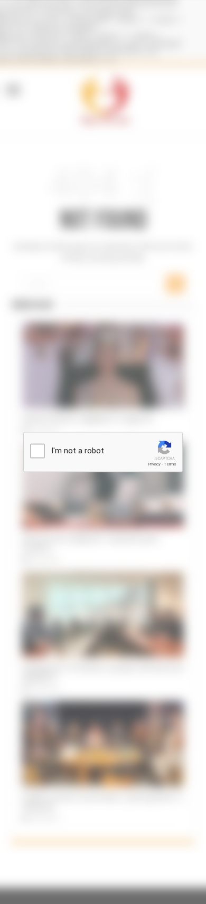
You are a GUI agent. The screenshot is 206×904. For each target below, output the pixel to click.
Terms (170, 464)
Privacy (154, 464)
